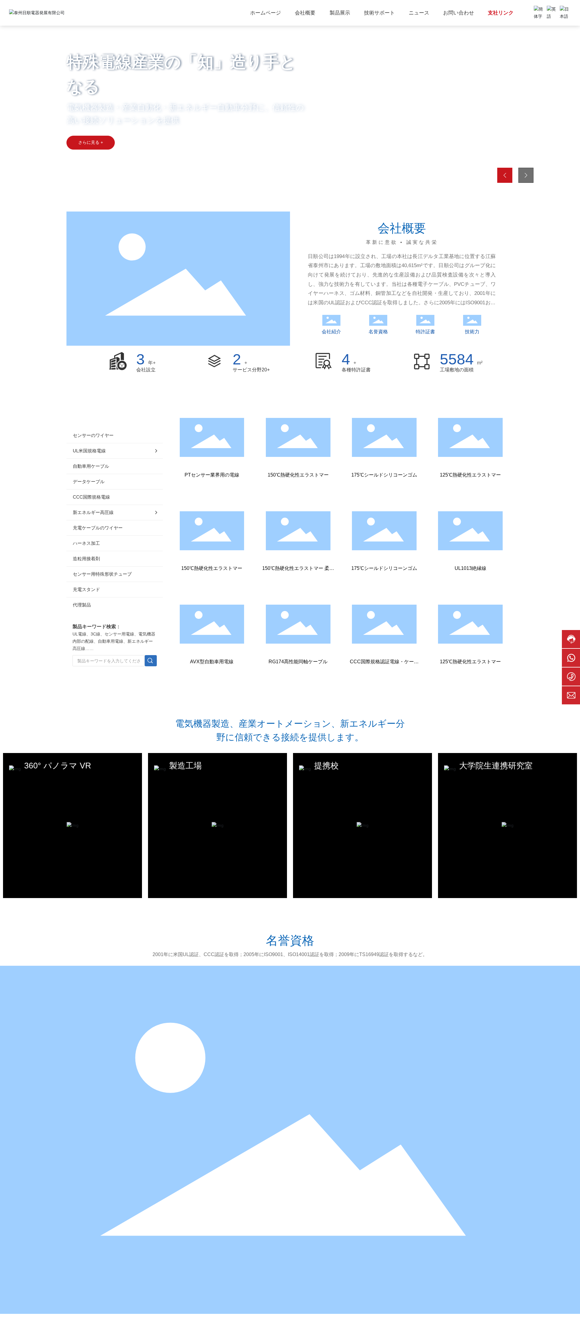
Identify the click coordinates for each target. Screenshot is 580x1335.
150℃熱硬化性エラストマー (298, 474)
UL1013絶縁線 (470, 568)
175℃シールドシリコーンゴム (384, 474)
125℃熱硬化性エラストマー (470, 474)
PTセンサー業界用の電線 (212, 474)
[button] (58, 177)
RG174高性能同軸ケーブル (298, 661)
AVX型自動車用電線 (212, 661)
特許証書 (425, 331)
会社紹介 (331, 331)
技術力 (472, 331)
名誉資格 (378, 331)
